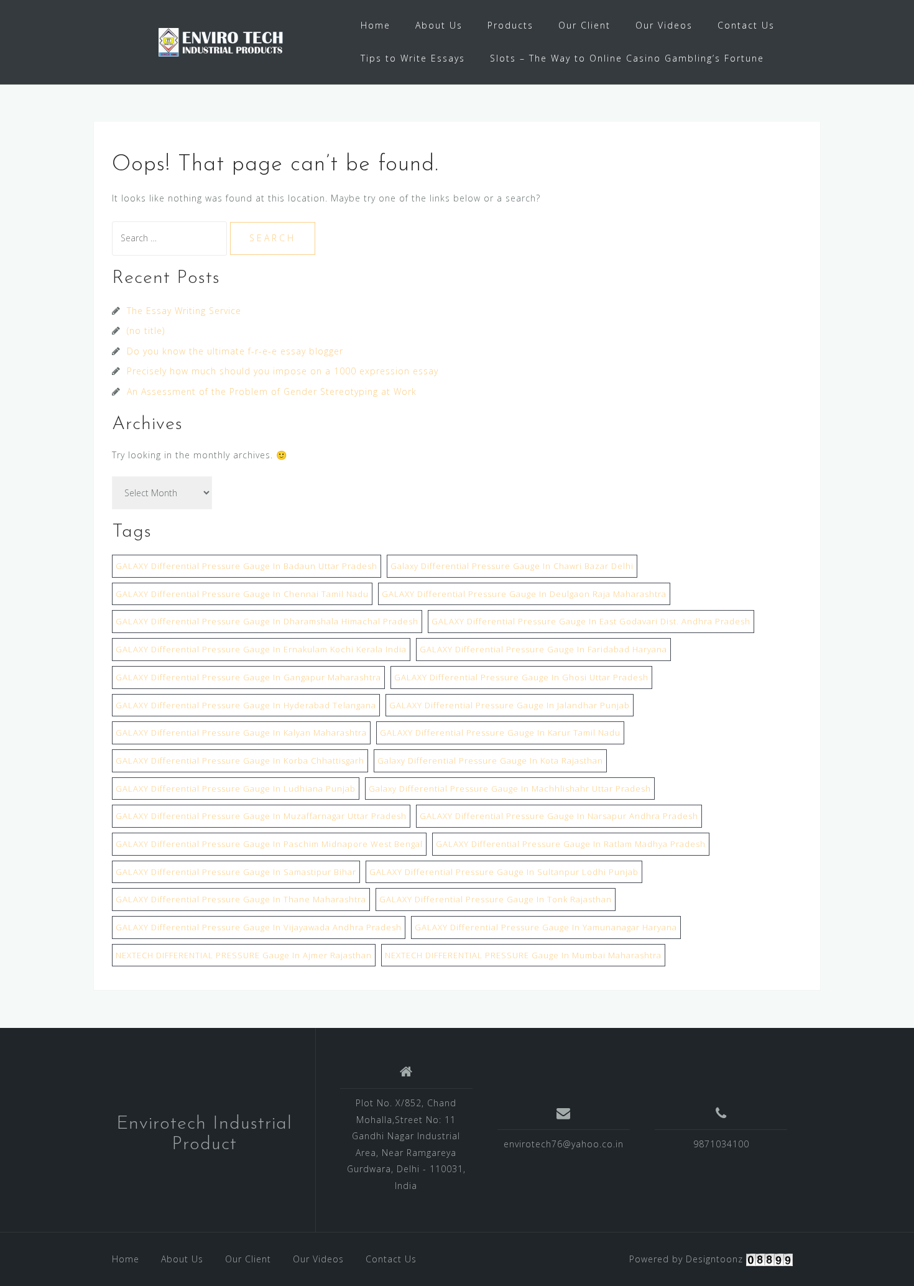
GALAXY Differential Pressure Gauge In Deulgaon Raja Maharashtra (524, 593)
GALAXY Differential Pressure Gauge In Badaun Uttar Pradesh (246, 565)
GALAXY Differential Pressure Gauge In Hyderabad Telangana (246, 705)
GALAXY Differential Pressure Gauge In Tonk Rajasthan (495, 899)
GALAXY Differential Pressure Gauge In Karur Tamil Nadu (500, 732)
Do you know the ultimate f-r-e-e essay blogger (235, 351)
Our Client (584, 25)
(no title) (146, 330)
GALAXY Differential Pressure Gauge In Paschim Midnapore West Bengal (269, 843)
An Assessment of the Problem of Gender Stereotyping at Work (272, 391)
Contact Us (746, 25)
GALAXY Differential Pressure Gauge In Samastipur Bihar (236, 871)
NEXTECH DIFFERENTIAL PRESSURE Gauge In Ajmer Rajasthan (244, 955)
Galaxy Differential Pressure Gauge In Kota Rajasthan (490, 760)
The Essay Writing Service (184, 311)
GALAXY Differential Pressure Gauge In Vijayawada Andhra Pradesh (259, 927)
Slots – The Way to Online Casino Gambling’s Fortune (627, 58)
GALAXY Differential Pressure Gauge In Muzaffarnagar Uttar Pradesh (261, 815)
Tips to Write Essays (413, 58)
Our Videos (664, 25)
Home (375, 25)
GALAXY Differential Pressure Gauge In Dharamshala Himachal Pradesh (267, 621)
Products (510, 25)
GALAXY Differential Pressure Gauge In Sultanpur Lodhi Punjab (504, 871)
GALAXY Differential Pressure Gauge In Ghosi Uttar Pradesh (521, 677)
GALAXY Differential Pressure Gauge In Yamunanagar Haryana (546, 927)
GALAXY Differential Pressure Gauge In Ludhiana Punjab (236, 788)
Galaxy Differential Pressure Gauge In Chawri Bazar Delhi (512, 565)
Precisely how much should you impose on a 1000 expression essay (282, 371)
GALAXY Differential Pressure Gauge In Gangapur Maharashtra (248, 677)
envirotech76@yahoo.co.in (564, 1144)
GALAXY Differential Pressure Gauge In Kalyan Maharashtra (241, 732)
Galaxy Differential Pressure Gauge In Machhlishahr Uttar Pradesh (510, 788)
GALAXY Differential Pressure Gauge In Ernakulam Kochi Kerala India (261, 649)
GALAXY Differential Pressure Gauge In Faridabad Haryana (543, 649)
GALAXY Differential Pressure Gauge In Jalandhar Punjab (509, 705)
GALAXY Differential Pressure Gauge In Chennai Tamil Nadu (242, 593)
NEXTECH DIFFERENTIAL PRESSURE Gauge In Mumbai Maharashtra (523, 955)
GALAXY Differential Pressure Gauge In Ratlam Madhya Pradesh (571, 843)
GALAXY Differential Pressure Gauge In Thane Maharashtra (241, 899)
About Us (439, 25)
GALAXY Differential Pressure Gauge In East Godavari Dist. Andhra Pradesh (591, 621)
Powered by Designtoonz (686, 1259)
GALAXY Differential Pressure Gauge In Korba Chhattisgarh (240, 760)
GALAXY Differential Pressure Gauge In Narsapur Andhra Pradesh (559, 815)
